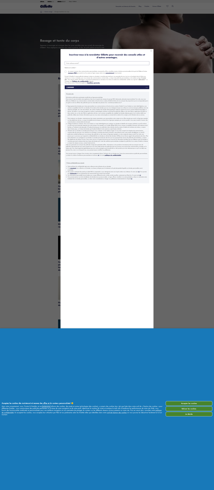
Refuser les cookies (189, 409)
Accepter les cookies (189, 403)
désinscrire (73, 173)
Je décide (189, 414)
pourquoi (73, 168)
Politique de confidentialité (80, 81)
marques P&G (72, 73)
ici (98, 155)
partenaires (46, 406)
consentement (110, 73)
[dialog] (107, 245)
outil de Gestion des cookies (117, 412)
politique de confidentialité (113, 155)
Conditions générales (93, 83)
